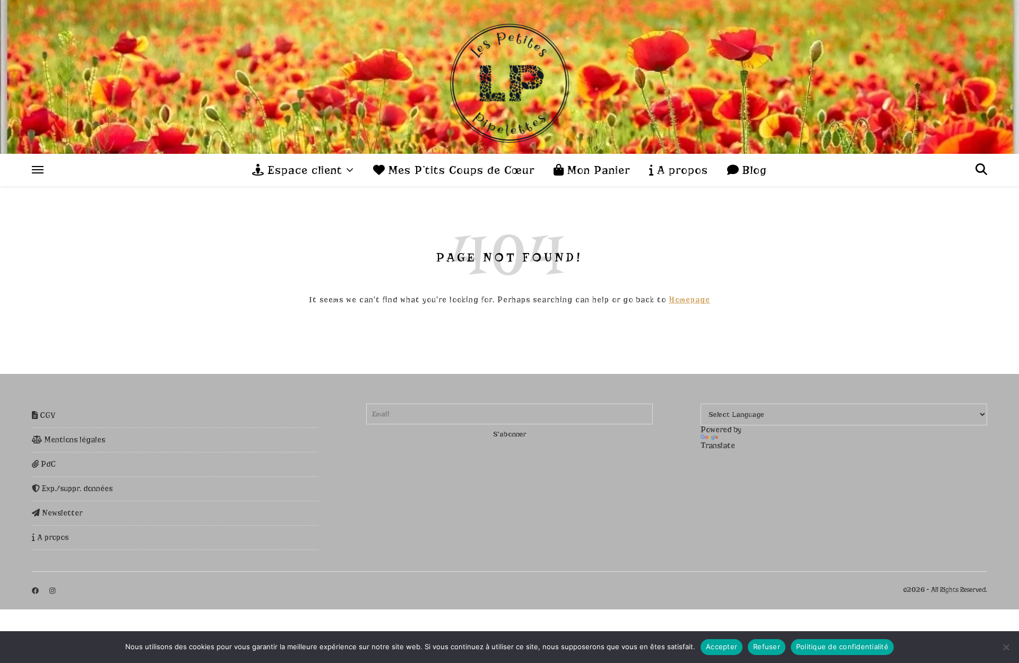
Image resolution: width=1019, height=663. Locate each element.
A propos (680, 170)
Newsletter (61, 513)
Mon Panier (597, 170)
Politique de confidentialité (842, 646)
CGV (47, 415)
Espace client (303, 170)
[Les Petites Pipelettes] (509, 77)
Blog (753, 170)
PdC (47, 464)
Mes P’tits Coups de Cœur (459, 170)
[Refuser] (1005, 647)
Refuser (766, 646)
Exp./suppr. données (76, 488)
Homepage (689, 299)
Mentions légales (73, 439)
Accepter (721, 646)
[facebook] (36, 591)
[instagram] (52, 591)
